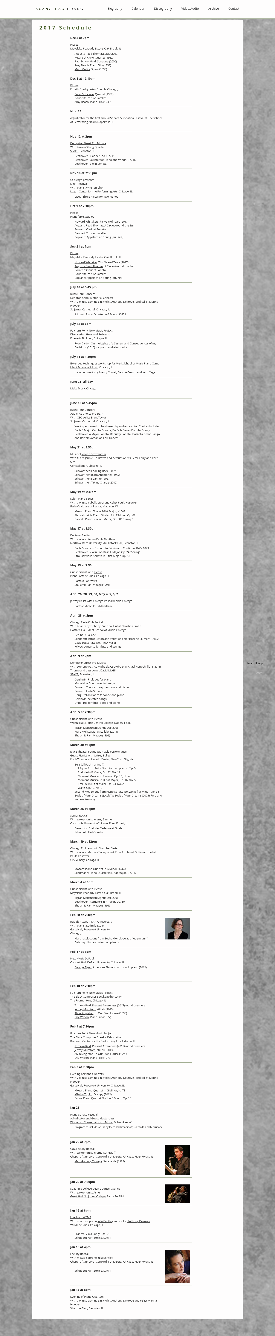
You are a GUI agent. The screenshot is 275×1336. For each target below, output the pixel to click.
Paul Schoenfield (85, 61)
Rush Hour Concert (82, 294)
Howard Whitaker (86, 221)
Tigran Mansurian (86, 728)
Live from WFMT (80, 1217)
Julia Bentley (105, 1221)
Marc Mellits (82, 69)
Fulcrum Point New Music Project (91, 330)
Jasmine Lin (94, 302)
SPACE (74, 151)
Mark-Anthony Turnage (88, 1161)
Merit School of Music (84, 367)
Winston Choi (94, 187)
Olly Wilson (82, 1017)
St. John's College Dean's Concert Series (95, 1188)
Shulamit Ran (83, 585)
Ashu (96, 1192)
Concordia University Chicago (114, 1156)
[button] (212, 8)
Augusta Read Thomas (89, 54)
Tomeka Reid (83, 1005)
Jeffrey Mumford (85, 1009)
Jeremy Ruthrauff (104, 1153)
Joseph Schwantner (94, 454)
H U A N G (59, 9)
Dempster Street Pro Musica (88, 143)
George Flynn (83, 967)
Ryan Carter (82, 343)
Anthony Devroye (122, 302)
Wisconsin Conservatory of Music (91, 1122)
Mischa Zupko (83, 1094)
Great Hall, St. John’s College (87, 1196)
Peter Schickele (84, 57)
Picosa (74, 44)
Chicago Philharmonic (107, 601)
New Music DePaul (82, 958)
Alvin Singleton (84, 1013)
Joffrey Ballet (78, 601)
